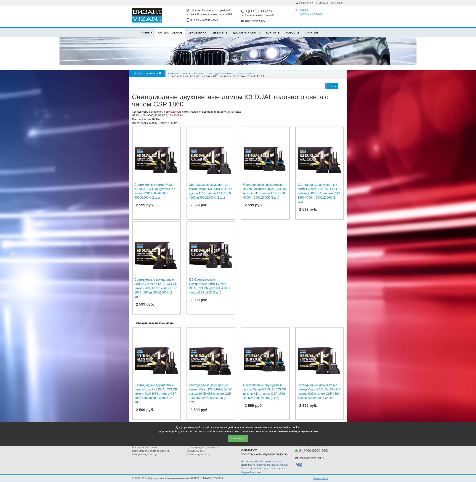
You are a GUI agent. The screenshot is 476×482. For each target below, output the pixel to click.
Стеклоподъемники (198, 454)
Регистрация (336, 2)
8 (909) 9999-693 (313, 451)
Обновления (197, 32)
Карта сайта (320, 478)
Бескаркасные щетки (144, 447)
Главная (146, 32)
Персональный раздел (311, 13)
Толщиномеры (195, 450)
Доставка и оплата (246, 32)
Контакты (273, 32)
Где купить (219, 32)
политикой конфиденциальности (296, 431)
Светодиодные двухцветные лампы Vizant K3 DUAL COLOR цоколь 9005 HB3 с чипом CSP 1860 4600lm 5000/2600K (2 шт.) (155, 288)
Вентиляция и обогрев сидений (151, 450)
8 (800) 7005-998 (259, 11)
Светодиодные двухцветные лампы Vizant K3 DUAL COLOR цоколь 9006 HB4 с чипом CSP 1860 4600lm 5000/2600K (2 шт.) (319, 193)
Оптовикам (249, 449)
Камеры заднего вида (145, 454)
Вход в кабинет (306, 2)
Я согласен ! (238, 438)
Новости (292, 32)
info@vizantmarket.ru (311, 457)
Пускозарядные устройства (203, 447)
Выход (322, 2)
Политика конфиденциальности (264, 454)
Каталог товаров (170, 32)
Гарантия (311, 32)
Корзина (303, 10)
